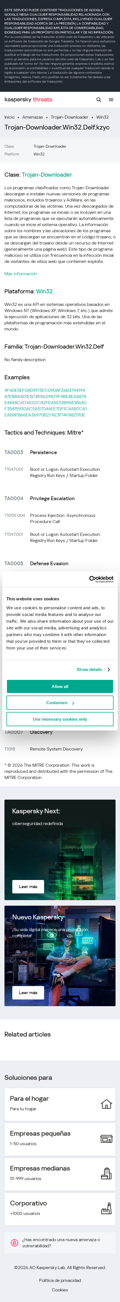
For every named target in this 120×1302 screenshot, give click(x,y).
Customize (56, 702)
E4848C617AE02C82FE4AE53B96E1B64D (45, 402)
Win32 (102, 117)
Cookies (60, 1290)
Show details (89, 669)
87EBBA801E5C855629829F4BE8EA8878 (45, 396)
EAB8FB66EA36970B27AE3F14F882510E (44, 415)
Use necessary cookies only (60, 719)
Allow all (60, 686)
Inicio (9, 117)
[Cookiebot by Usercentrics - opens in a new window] (89, 579)
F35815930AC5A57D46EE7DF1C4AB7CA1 (45, 408)
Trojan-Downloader (69, 117)
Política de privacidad (60, 1280)
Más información (20, 273)
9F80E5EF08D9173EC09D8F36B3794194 (44, 390)
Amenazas (32, 117)
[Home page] (28, 99)
